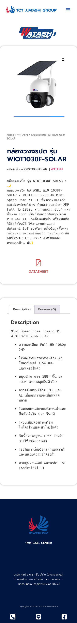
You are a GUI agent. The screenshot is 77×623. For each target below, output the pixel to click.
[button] (68, 10)
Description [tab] (22, 309)
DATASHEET (38, 271)
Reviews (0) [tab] (47, 309)
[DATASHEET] (38, 262)
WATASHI (22, 135)
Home (10, 135)
